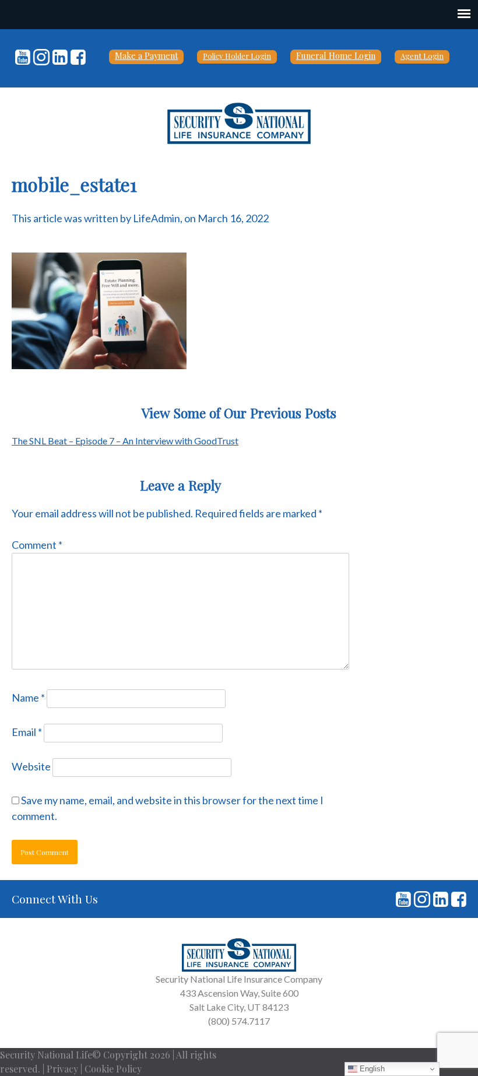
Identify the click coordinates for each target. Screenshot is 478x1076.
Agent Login (422, 56)
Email (27, 731)
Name (28, 697)
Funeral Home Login (335, 55)
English (371, 1068)
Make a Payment (146, 55)
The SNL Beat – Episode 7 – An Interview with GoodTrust (125, 440)
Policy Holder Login (237, 56)
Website (31, 766)
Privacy (62, 1069)
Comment (37, 544)
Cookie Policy (113, 1069)
